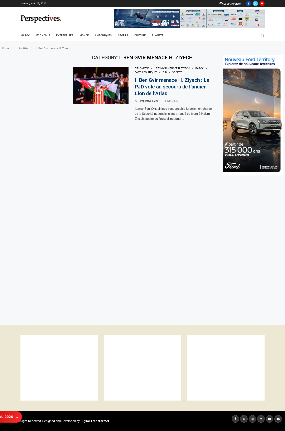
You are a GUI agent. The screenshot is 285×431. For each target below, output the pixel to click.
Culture (140, 35)
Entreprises (64, 35)
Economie (43, 35)
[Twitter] (255, 3)
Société (23, 48)
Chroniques (103, 35)
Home (5, 48)
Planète (157, 35)
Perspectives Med (148, 101)
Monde (84, 35)
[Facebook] (248, 3)
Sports (123, 35)
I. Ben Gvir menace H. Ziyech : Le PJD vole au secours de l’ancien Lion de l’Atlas (172, 87)
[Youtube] (262, 3)
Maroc (25, 35)
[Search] (262, 35)
